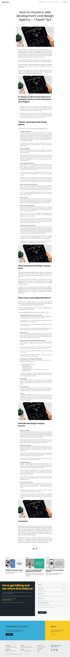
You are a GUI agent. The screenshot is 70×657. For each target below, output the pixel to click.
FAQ (60, 2)
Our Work (48, 2)
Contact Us (9, 634)
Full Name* (40, 584)
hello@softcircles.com (58, 645)
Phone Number (40, 598)
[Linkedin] (57, 650)
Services (56, 2)
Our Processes (40, 648)
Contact (65, 2)
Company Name (41, 593)
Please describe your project (43, 602)
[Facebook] (52, 650)
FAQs (38, 651)
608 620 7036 (56, 646)
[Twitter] (54, 650)
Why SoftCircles (42, 2)
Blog (52, 2)
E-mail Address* (41, 589)
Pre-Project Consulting (41, 647)
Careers (38, 650)
